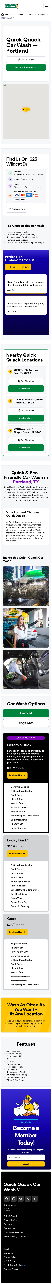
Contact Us (10, 1205)
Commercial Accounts (13, 1232)
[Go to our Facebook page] (7, 1199)
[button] (26, 109)
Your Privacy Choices (13, 1265)
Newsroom (8, 1253)
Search (26, 1164)
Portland (41, 14)
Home (7, 14)
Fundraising (9, 1224)
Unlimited (26, 713)
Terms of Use (9, 1228)
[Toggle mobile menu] (46, 6)
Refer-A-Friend (10, 1216)
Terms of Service (11, 1269)
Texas (30, 14)
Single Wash (26, 723)
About (6, 1249)
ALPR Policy (9, 1261)
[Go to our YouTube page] (21, 1199)
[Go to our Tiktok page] (35, 1199)
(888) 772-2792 (27, 179)
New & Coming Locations (15, 1236)
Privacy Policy (10, 1257)
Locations (19, 14)
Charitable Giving (11, 1220)
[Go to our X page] (28, 1199)
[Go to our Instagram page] (14, 1199)
